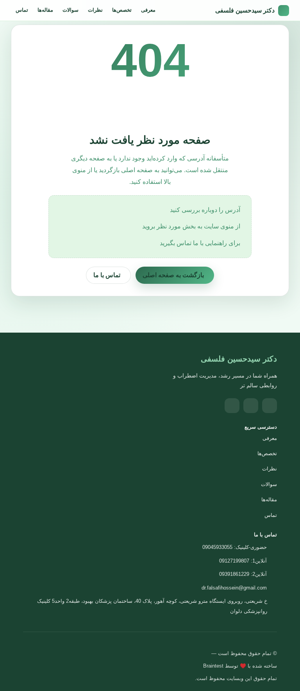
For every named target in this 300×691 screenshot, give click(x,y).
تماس (22, 10)
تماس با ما (106, 275)
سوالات (70, 10)
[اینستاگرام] (269, 405)
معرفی (148, 10)
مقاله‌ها (45, 10)
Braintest (213, 666)
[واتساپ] (232, 405)
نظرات (95, 10)
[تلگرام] (250, 405)
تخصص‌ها (122, 10)
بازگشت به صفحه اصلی (173, 275)
